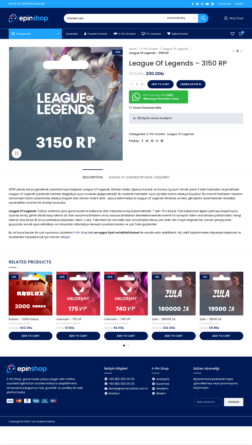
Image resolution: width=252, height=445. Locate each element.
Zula (169, 323)
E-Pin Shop (80, 233)
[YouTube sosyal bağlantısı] (207, 3)
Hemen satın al (191, 84)
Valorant (75, 323)
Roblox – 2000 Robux (24, 319)
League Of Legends (175, 49)
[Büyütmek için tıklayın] (16, 153)
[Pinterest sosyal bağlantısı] (212, 3)
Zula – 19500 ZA (210, 319)
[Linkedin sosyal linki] (157, 140)
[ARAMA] (203, 18)
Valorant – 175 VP (68, 319)
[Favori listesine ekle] (49, 287)
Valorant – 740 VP (117, 319)
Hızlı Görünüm (49, 278)
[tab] (92, 175)
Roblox (27, 323)
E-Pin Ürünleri (150, 49)
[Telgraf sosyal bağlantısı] (162, 140)
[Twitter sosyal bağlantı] (197, 3)
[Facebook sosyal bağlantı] (193, 3)
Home (133, 49)
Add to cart (160, 84)
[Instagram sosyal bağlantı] (202, 3)
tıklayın (65, 237)
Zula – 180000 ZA (163, 319)
